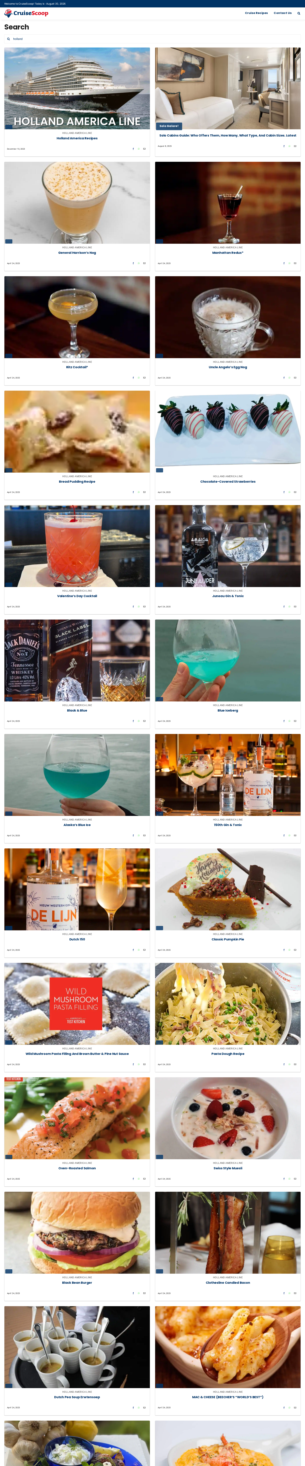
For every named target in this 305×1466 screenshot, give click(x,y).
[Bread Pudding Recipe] (77, 393)
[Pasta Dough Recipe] (228, 965)
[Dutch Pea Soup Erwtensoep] (77, 1309)
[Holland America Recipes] (77, 50)
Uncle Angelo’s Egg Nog (228, 367)
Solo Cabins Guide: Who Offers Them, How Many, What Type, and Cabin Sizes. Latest (227, 135)
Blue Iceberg (228, 710)
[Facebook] (133, 148)
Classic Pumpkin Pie (228, 939)
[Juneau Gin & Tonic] (228, 508)
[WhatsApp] (138, 148)
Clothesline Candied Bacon (228, 1283)
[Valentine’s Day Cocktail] (77, 508)
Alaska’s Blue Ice (77, 825)
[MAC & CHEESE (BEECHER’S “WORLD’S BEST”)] (228, 1309)
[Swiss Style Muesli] (228, 1080)
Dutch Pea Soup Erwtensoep (77, 1397)
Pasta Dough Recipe (227, 1054)
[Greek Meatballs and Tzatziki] (77, 1423)
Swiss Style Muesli (228, 1168)
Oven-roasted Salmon (77, 1168)
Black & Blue (77, 710)
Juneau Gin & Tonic (228, 596)
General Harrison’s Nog (77, 253)
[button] (299, 13)
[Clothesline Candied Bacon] (228, 1194)
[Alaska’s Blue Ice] (77, 737)
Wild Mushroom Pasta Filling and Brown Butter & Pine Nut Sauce (77, 1054)
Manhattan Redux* (228, 253)
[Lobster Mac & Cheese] (228, 1423)
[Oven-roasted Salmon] (77, 1080)
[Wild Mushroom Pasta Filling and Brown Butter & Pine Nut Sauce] (77, 965)
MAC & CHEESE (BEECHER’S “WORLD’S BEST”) (228, 1397)
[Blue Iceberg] (228, 622)
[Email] (144, 148)
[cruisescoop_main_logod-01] (31, 11)
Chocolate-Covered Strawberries (228, 482)
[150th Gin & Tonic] (228, 737)
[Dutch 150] (77, 851)
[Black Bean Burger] (77, 1194)
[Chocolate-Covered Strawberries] (228, 393)
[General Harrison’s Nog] (77, 164)
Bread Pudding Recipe (77, 482)
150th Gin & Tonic (228, 825)
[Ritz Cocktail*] (77, 279)
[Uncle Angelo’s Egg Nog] (228, 279)
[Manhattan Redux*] (228, 164)
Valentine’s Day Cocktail (77, 596)
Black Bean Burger (77, 1283)
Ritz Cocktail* (77, 367)
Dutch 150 (77, 939)
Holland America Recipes (77, 138)
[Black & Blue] (77, 622)
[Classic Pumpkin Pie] (228, 851)
